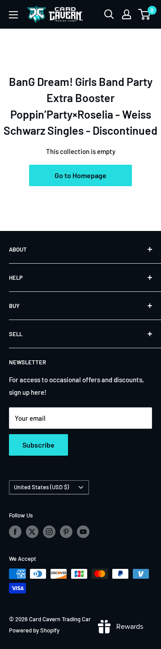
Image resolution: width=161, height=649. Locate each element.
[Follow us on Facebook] (15, 531)
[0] (144, 14)
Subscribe (38, 444)
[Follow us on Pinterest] (66, 531)
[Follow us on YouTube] (83, 531)
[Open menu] (13, 14)
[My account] (126, 14)
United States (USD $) (41, 487)
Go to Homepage (80, 175)
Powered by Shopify (34, 630)
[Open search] (109, 14)
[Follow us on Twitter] (32, 531)
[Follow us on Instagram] (49, 531)
